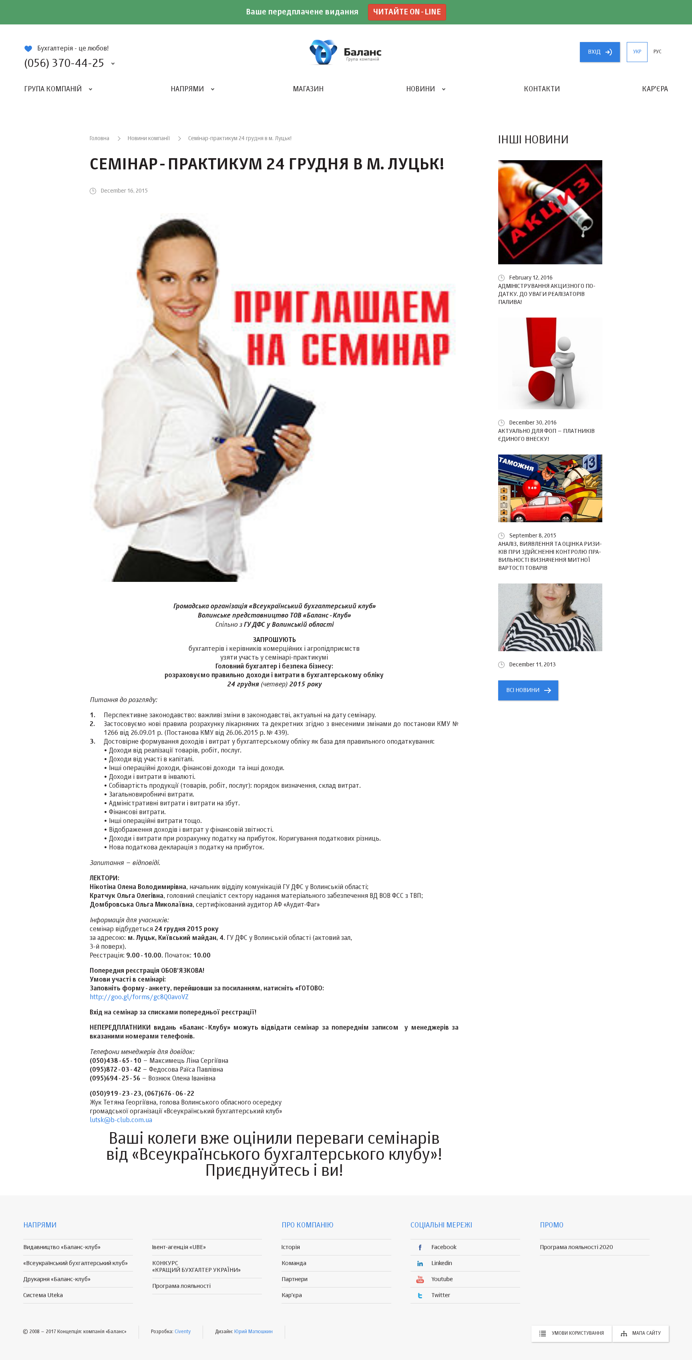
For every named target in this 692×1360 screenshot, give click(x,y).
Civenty (183, 1332)
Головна (99, 138)
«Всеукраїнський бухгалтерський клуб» (75, 1263)
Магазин (308, 89)
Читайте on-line (407, 12)
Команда (294, 1263)
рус (658, 52)
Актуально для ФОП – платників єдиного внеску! (546, 435)
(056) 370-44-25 (64, 63)
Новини (420, 89)
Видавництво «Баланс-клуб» (62, 1247)
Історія (291, 1247)
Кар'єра (655, 89)
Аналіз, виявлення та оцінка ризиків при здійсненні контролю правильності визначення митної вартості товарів (550, 556)
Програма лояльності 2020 (576, 1247)
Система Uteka (43, 1295)
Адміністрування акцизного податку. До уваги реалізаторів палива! (546, 294)
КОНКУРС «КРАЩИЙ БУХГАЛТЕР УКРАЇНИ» (196, 1266)
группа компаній (346, 52)
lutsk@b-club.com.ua (121, 1120)
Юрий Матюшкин (253, 1332)
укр (637, 52)
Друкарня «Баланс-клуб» (57, 1279)
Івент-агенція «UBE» (179, 1247)
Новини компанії (149, 138)
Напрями (187, 89)
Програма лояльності (181, 1286)
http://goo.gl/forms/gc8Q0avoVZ (139, 997)
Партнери (295, 1279)
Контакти (542, 89)
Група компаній (53, 89)
